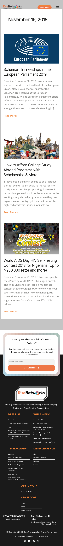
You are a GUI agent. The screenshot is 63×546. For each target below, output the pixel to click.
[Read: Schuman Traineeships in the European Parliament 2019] (31, 48)
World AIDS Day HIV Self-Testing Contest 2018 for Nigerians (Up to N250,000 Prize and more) (31, 265)
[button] (58, 7)
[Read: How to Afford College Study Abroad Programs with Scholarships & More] (31, 142)
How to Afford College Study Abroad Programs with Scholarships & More (27, 170)
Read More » (11, 115)
